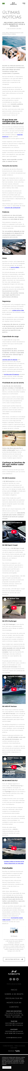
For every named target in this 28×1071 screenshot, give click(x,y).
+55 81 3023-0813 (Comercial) (14, 1023)
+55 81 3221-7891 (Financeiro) (14, 1025)
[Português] (3, 4)
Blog (7, 32)
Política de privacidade (14, 984)
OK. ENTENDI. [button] (6, 1067)
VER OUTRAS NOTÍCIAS (12, 959)
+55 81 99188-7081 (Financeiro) (14, 1033)
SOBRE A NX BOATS (14, 994)
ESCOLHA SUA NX (14, 998)
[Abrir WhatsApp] (24, 1067)
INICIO (14, 990)
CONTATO (14, 1007)
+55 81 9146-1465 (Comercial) (14, 1031)
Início (3, 32)
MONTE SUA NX (14, 1003)
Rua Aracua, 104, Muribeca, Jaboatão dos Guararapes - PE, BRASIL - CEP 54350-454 (14, 1015)
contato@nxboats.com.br (14, 1037)
